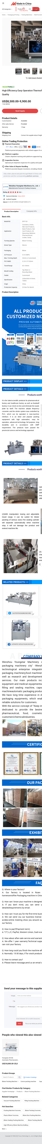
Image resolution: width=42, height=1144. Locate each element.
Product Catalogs (30, 1077)
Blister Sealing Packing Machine (14, 1120)
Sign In (5, 202)
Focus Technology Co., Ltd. (25, 1136)
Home (3, 15)
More (4, 1129)
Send (19, 1023)
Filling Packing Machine (31, 1101)
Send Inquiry (20, 111)
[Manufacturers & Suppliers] (21, 3)
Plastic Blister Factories (11, 1115)
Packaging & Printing (13, 15)
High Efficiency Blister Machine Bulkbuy (16, 1125)
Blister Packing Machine (9, 1081)
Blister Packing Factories (33, 1110)
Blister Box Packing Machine (32, 1115)
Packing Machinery (27, 15)
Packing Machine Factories (12, 1110)
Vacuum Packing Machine (12, 1101)
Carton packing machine (28, 1081)
